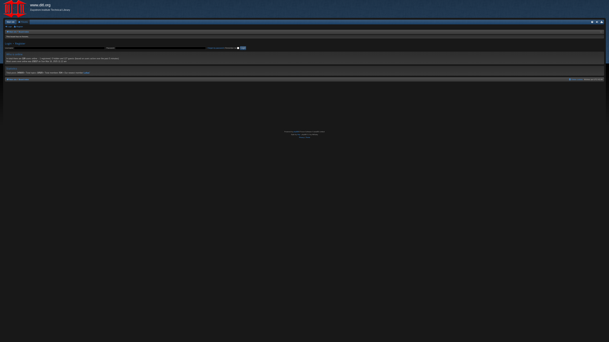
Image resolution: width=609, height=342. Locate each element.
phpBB (296, 132)
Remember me (231, 48)
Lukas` (87, 73)
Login (10, 27)
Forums (24, 22)
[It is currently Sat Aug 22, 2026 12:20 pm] (601, 32)
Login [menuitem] (597, 22)
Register (19, 27)
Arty (298, 134)
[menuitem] (592, 22)
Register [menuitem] (602, 22)
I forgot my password (215, 48)
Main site (11, 22)
